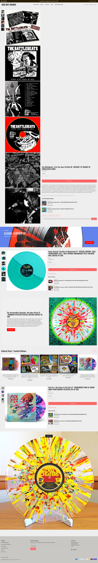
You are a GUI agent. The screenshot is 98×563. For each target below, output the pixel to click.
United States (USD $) (92, 1)
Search (2, 549)
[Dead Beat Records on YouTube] (6, 1)
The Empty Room (4, 548)
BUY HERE (49, 436)
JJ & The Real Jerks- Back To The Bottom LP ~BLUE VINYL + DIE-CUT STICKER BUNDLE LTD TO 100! (49, 376)
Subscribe (33, 548)
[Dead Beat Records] (8, 4)
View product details (52, 273)
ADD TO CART (69, 181)
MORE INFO (11, 329)
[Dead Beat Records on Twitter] (4, 1)
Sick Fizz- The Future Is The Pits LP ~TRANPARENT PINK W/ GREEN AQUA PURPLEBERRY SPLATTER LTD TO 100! (87, 376)
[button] (42, 4)
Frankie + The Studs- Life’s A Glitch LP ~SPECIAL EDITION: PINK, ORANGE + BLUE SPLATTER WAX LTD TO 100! (10, 376)
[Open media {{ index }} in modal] (22, 27)
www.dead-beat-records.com (15, 559)
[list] (22, 116)
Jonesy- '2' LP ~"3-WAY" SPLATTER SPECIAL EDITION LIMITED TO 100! (68, 375)
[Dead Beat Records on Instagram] (3, 1)
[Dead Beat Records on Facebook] (1, 1)
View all (94, 351)
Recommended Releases (6, 544)
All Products (3, 546)
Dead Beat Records (7, 559)
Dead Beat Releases (5, 542)
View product (50, 205)
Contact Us (3, 551)
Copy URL (94, 218)
